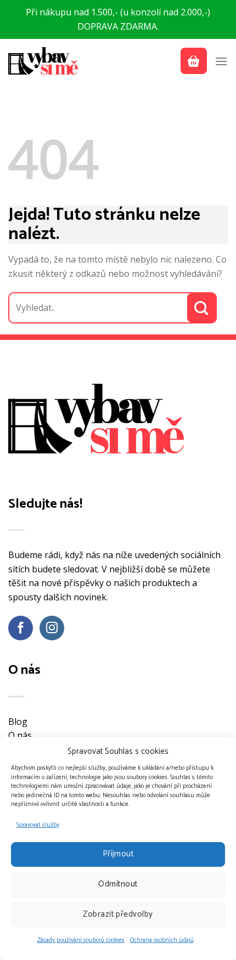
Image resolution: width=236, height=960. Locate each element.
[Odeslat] (201, 307)
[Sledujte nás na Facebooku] (20, 628)
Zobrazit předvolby (118, 914)
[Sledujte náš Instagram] (52, 628)
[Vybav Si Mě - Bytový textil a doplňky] (44, 61)
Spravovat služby (37, 825)
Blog (17, 721)
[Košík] (194, 61)
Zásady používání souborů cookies (81, 940)
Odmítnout (117, 884)
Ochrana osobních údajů (162, 940)
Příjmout (118, 854)
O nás (20, 735)
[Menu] (221, 61)
